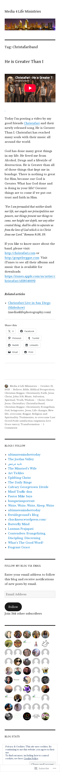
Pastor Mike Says (20, 496)
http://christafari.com (20, 253)
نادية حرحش (15, 463)
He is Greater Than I (24, 61)
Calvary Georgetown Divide (28, 487)
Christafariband (35, 403)
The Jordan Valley (21, 459)
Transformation (30, 424)
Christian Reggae (15, 393)
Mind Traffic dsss (20, 491)
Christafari (32, 123)
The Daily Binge (20, 482)
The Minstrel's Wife (22, 468)
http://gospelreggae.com (22, 257)
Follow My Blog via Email (23, 565)
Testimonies (26, 417)
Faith (44, 393)
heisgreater (17, 410)
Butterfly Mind (19, 524)
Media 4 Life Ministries (23, 11)
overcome (16, 413)
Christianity (33, 393)
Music (28, 396)
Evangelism (47, 407)
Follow (13, 607)
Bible (26, 389)
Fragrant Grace (19, 547)
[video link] (5, 109)
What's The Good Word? (25, 542)
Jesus (28, 410)
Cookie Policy (31, 758)
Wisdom (29, 400)
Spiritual (10, 400)
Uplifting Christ (19, 477)
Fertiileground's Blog (23, 514)
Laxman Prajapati (21, 528)
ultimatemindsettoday (24, 454)
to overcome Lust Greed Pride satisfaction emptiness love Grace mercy (30, 421)
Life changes (39, 410)
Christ (41, 400)
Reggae (27, 413)
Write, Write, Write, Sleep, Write (31, 505)
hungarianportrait (21, 501)
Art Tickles (16, 473)
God (7, 410)
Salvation (38, 396)
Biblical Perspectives (42, 389)
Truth (20, 400)
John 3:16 (18, 396)
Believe (17, 389)
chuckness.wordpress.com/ (27, 519)
